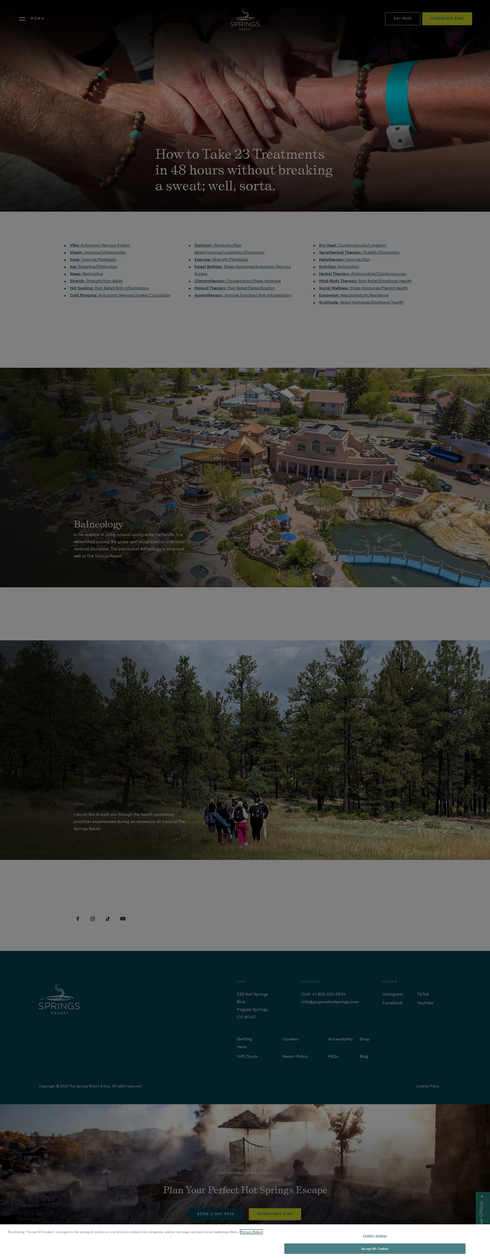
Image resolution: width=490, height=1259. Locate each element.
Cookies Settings (375, 1236)
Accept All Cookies (374, 1248)
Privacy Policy (251, 1232)
